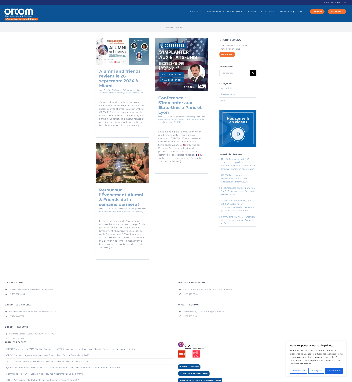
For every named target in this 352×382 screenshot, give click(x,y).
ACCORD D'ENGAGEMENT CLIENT (193, 374)
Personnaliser (298, 370)
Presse (224, 100)
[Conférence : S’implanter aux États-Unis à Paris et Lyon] (181, 64)
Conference (163, 119)
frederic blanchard (187, 119)
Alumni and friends (107, 93)
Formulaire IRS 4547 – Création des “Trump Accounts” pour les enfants (238, 220)
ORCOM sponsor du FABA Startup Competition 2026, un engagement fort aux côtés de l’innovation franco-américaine (71, 349)
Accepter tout (334, 370)
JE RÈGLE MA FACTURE (189, 367)
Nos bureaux (227, 54)
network (128, 93)
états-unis (173, 119)
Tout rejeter (316, 370)
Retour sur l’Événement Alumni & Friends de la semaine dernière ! (121, 197)
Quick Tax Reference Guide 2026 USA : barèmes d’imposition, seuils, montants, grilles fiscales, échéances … (64, 367)
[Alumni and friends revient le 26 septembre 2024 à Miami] (122, 51)
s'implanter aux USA (167, 122)
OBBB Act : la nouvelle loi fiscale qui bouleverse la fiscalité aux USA (42, 380)
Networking (137, 93)
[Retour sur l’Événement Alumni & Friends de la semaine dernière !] (122, 163)
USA (179, 122)
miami (120, 93)
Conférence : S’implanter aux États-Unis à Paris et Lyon (180, 105)
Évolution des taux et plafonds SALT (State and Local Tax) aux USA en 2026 (238, 191)
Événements (128, 90)
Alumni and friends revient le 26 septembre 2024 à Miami (120, 78)
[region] (316, 359)
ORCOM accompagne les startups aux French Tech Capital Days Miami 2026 (235, 178)
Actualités (226, 88)
